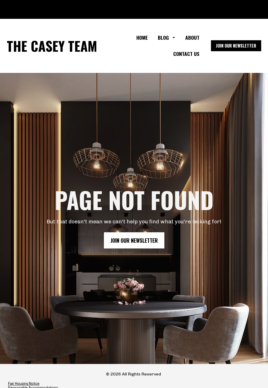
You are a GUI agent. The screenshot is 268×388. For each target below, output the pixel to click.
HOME (142, 37)
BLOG (163, 37)
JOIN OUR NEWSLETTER (236, 46)
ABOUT (192, 37)
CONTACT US (186, 53)
